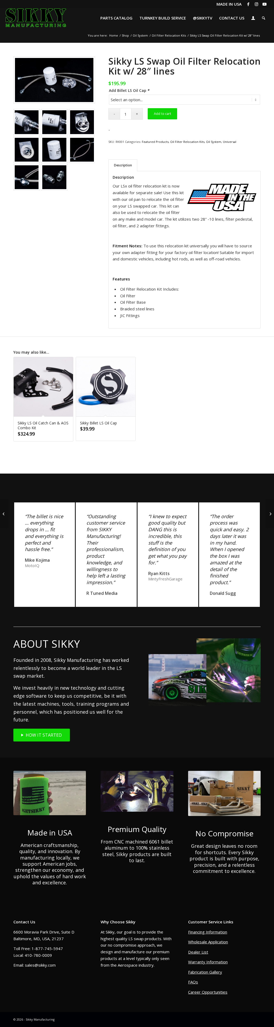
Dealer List (198, 952)
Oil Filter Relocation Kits (187, 142)
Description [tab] (123, 165)
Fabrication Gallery (205, 972)
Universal (229, 142)
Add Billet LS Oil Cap (129, 90)
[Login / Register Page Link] (253, 19)
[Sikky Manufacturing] (35, 18)
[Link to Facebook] (248, 4)
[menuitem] (116, 18)
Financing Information (207, 932)
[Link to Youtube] (265, 4)
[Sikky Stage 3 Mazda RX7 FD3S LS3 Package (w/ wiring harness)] (4, 513)
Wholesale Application (208, 941)
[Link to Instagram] (256, 4)
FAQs (193, 982)
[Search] (263, 18)
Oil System (213, 142)
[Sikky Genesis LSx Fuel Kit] (270, 513)
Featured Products (155, 142)
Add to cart (162, 113)
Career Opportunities (207, 992)
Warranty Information (208, 961)
